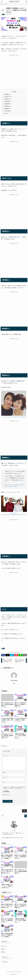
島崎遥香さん (7, 103)
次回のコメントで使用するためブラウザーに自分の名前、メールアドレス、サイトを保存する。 (14, 788)
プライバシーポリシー (17, 971)
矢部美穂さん (7, 101)
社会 (4, 949)
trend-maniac (14, 680)
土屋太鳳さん (7, 111)
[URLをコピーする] (25, 655)
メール (5, 777)
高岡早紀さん (7, 106)
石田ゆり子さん (8, 96)
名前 (4, 772)
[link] (14, 683)
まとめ (6, 113)
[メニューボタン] (1, 1)
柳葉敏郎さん (7, 108)
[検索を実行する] (25, 816)
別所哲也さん (7, 99)
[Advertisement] (14, 70)
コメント (5, 755)
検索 (24, 810)
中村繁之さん (7, 94)
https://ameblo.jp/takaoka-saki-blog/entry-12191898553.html (14, 417)
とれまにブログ (14, 1)
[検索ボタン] (26, 1)
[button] (3, 655)
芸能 (3, 14)
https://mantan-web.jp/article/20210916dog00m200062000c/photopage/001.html (14, 514)
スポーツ (5, 946)
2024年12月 (5, 961)
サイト (4, 782)
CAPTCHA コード (6, 794)
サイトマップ (9, 971)
